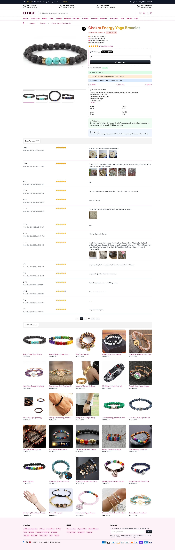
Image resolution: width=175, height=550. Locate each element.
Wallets (129, 18)
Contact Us (81, 532)
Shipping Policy (82, 529)
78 (93, 318)
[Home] (23, 23)
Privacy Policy (71, 532)
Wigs (136, 18)
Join (149, 532)
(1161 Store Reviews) (106, 46)
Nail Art (44, 18)
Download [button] (149, 84)
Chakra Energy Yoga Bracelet (61, 23)
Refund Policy (71, 529)
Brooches (94, 18)
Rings (51, 18)
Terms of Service (93, 529)
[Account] (148, 13)
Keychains (103, 18)
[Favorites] (140, 13)
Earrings (59, 18)
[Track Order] (144, 13)
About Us (89, 532)
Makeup (25, 18)
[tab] (32, 141)
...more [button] (92, 103)
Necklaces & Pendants (71, 18)
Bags (122, 18)
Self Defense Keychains (30, 529)
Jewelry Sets (113, 18)
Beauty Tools (35, 18)
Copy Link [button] (121, 84)
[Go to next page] (98, 318)
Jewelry (32, 23)
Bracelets (85, 18)
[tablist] (87, 141)
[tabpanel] (87, 232)
